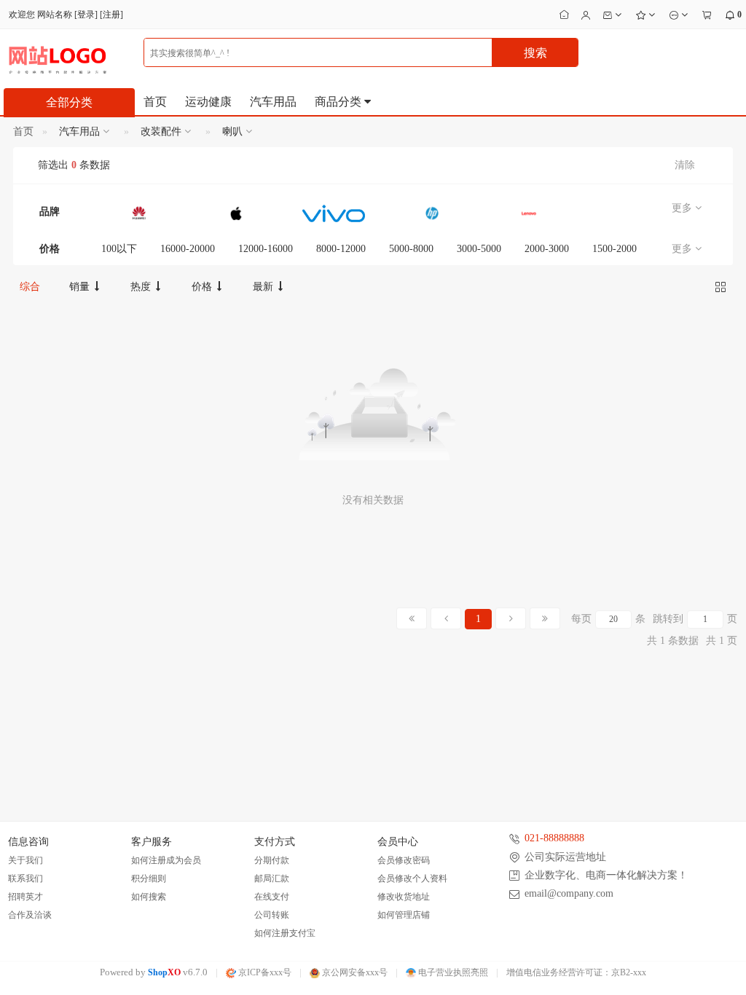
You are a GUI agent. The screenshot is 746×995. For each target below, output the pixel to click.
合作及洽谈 (30, 915)
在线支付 (271, 897)
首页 (155, 101)
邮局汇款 (271, 878)
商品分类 (339, 101)
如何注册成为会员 (166, 860)
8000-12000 (341, 248)
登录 (86, 14)
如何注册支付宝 (284, 933)
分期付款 (271, 860)
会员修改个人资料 (412, 878)
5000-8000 (411, 248)
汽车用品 (273, 101)
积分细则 (148, 878)
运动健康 (208, 101)
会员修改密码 (403, 860)
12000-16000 (265, 248)
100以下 (119, 248)
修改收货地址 (403, 897)
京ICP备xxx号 (263, 972)
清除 (685, 165)
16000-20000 (187, 248)
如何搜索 (148, 897)
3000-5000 (479, 248)
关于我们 (25, 860)
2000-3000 (547, 248)
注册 (111, 14)
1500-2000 (614, 248)
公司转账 (271, 915)
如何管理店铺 (403, 915)
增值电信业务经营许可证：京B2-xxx (576, 972)
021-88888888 (554, 838)
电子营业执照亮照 (452, 972)
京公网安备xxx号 (354, 972)
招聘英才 (25, 897)
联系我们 (25, 878)
